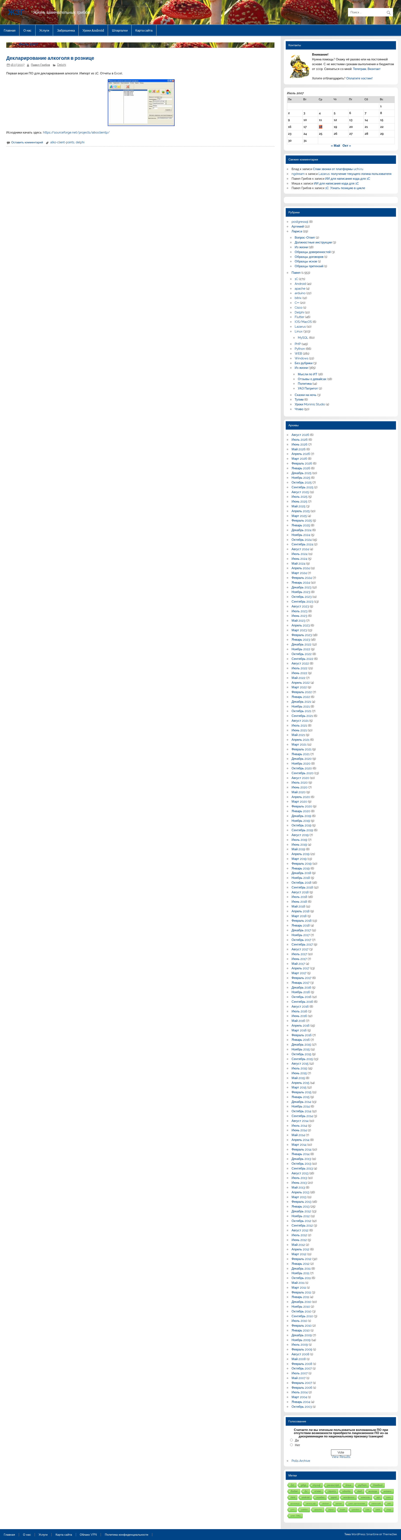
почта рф (311, 1503)
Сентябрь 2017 (302, 944)
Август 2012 (300, 1230)
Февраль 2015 (301, 1092)
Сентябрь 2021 (302, 716)
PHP (298, 344)
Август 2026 (300, 435)
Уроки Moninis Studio (310, 404)
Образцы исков (306, 261)
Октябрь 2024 (302, 540)
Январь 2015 (301, 1097)
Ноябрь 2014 (301, 1106)
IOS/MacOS (303, 322)
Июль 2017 (299, 954)
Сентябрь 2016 (302, 1002)
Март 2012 (299, 1254)
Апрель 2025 (301, 511)
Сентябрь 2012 (302, 1225)
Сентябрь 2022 (302, 659)
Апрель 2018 (301, 911)
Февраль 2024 (302, 578)
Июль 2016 (299, 1011)
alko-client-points (62, 142)
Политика (305, 384)
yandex (355, 1509)
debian (325, 1503)
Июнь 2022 (299, 673)
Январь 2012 (301, 1264)
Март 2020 (299, 801)
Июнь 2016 (299, 1016)
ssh (389, 1503)
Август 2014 (300, 1121)
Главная (9, 30)
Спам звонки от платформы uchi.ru (338, 169)
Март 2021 (299, 744)
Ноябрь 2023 (301, 592)
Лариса (297, 231)
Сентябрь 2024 (302, 544)
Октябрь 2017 (301, 940)
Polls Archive (301, 1461)
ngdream (298, 174)
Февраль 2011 (301, 1292)
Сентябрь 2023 (302, 601)
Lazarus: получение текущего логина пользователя (355, 174)
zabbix (304, 1509)
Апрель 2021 (300, 740)
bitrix (298, 298)
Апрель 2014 (300, 1140)
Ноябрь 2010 (301, 1306)
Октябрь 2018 (301, 883)
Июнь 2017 (299, 959)
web (378, 1509)
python (362, 1485)
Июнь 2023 (299, 616)
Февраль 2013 (301, 1202)
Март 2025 (299, 516)
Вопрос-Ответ (305, 237)
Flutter (299, 317)
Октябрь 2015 (301, 1054)
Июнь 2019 (299, 844)
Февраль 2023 (302, 635)
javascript (333, 1485)
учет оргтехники (357, 1503)
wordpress (349, 1497)
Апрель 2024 (301, 568)
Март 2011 (299, 1287)
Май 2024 (298, 563)
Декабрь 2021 (301, 702)
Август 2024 (300, 549)
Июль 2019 (299, 840)
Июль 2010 (299, 1321)
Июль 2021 (299, 725)
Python (300, 349)
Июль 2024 (299, 554)
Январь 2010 (301, 1330)
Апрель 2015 (300, 1083)
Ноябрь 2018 (301, 878)
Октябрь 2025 (302, 482)
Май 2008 (299, 1359)
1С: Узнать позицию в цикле (345, 188)
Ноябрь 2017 (301, 935)
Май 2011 (298, 1283)
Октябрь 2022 (302, 654)
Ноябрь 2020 (301, 763)
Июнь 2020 (299, 787)
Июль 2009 (300, 1345)
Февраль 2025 (302, 520)
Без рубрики (303, 363)
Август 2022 (300, 663)
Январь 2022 (301, 697)
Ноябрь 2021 (301, 706)
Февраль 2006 (302, 1388)
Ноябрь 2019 (301, 821)
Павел (296, 273)
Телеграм (359, 69)
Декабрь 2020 (302, 759)
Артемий (298, 226)
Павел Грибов (40, 64)
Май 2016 (298, 1021)
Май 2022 (298, 678)
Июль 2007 (300, 1373)
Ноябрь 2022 (301, 649)
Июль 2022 (299, 668)
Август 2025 (300, 492)
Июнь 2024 (299, 559)
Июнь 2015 (299, 1073)
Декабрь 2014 (301, 1102)
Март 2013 (299, 1197)
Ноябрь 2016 (301, 992)
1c (306, 1491)
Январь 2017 (301, 983)
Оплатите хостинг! (359, 78)
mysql (316, 1485)
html (293, 1497)
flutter (294, 1491)
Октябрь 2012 (301, 1221)
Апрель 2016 (301, 1025)
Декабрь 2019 (301, 816)
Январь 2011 (300, 1297)
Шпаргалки (120, 30)
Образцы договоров (309, 257)
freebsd (377, 1485)
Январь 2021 (301, 754)
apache (300, 288)
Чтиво (299, 409)
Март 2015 (299, 1087)
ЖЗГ (16, 11)
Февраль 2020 (302, 806)
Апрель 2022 (301, 683)
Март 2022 (299, 687)
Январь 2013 (301, 1206)
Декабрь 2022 (301, 644)
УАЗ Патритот (308, 388)
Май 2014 (298, 1135)
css (367, 1509)
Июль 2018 (299, 897)
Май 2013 (298, 1187)
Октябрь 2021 (301, 711)
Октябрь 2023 (302, 597)
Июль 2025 (299, 497)
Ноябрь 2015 (301, 1049)
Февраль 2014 (301, 1149)
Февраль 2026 (302, 463)
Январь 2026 (301, 468)
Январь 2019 (301, 868)
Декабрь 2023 (301, 587)
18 (320, 127)
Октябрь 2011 (301, 1278)
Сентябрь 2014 (302, 1116)
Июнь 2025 (299, 501)
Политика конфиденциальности (126, 1534)
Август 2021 (300, 721)
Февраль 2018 (302, 921)
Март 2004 (299, 1397)
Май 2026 (299, 449)
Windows (301, 358)
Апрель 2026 (301, 454)
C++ (297, 303)
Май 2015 (298, 1078)
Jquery (332, 1491)
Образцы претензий (309, 266)
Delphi (61, 64)
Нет (297, 1445)
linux (349, 1485)
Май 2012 (298, 1245)
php (303, 1485)
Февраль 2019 (302, 863)
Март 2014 (299, 1145)
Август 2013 (300, 1173)
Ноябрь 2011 (300, 1273)
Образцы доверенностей (313, 252)
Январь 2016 (301, 1040)
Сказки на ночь (305, 395)
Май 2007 (299, 1378)
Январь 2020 (301, 811)
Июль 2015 (299, 1068)
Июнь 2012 (299, 1240)
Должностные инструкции (313, 242)
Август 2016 (300, 1006)
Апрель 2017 (300, 968)
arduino (300, 293)
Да (297, 1440)
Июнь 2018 (299, 902)
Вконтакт (374, 69)
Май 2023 (298, 620)
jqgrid (334, 1497)
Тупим (299, 399)
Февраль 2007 (302, 1383)
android (306, 1497)
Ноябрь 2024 (301, 535)
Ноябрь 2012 (301, 1216)
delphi (80, 142)
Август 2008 (300, 1354)
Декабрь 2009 (302, 1335)
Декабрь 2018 (301, 873)
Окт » (347, 146)
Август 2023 (300, 606)
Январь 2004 (301, 1402)
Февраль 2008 (302, 1364)
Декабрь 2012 (301, 1211)
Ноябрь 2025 (301, 478)
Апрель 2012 (300, 1249)
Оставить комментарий (27, 142)
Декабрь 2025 (301, 473)
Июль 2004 (300, 1392)
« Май (335, 146)
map (389, 1509)
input (331, 1509)
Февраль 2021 (301, 749)
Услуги (44, 30)
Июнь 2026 (299, 444)
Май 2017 (298, 964)
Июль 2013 (299, 1178)
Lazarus (300, 326)
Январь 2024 (301, 582)
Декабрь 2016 (301, 987)
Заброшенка (66, 30)
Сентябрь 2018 (302, 887)
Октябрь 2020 (302, 768)
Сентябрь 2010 (302, 1316)
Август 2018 (300, 892)
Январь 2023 (301, 639)
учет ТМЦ (295, 1516)
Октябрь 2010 (301, 1311)
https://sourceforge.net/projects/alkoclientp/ (76, 132)
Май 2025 (298, 506)
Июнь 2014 (299, 1130)
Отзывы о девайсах (312, 379)
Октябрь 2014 (301, 1111)
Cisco (298, 307)
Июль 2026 (300, 440)
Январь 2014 (301, 1154)
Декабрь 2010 (301, 1302)
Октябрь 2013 (301, 1164)
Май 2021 (298, 735)
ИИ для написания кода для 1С (347, 179)
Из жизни (301, 247)
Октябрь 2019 (301, 825)
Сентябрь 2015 (302, 1059)
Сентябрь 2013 (302, 1168)
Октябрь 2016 (301, 997)
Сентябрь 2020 (302, 773)
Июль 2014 (299, 1126)
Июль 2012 (299, 1235)
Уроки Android (93, 30)
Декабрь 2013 (301, 1159)
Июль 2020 (300, 782)
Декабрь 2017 (301, 930)
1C (296, 279)
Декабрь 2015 (301, 1044)
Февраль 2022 (302, 692)
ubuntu (347, 1491)
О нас (27, 30)
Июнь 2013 (299, 1183)
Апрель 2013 (300, 1192)
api (378, 1497)
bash (342, 1509)
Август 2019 (300, 835)
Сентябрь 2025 (302, 487)
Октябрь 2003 (302, 1407)
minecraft (376, 1503)
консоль (365, 1497)
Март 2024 (299, 573)
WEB (298, 353)
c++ (292, 1509)
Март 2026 (299, 459)
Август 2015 (300, 1063)
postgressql (300, 222)
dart (360, 1491)
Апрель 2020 (301, 797)
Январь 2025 (301, 525)
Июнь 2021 (299, 730)
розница (295, 1503)
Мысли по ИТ (307, 374)
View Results (341, 1457)
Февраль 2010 (302, 1325)
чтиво (318, 1491)
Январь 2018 (301, 925)
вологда (373, 1491)
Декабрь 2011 (301, 1268)
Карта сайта (143, 30)
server (339, 1503)
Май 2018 (298, 906)
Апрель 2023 (301, 625)
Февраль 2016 (302, 1035)
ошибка (320, 1497)
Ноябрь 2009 (301, 1340)
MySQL (303, 338)
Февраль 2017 (301, 978)
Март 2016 (299, 1030)
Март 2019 (299, 859)
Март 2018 (299, 916)
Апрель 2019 (301, 854)
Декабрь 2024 (301, 530)
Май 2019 (298, 849)
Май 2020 (299, 792)
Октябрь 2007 (302, 1368)
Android (300, 284)
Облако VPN (88, 1534)
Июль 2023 (299, 611)
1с (292, 1485)
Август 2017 (300, 949)
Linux (299, 331)
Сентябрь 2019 (302, 830)
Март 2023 (299, 630)
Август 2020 (300, 778)
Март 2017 (299, 973)
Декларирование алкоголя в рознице (50, 58)
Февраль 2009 (302, 1349)
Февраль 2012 (301, 1259)
